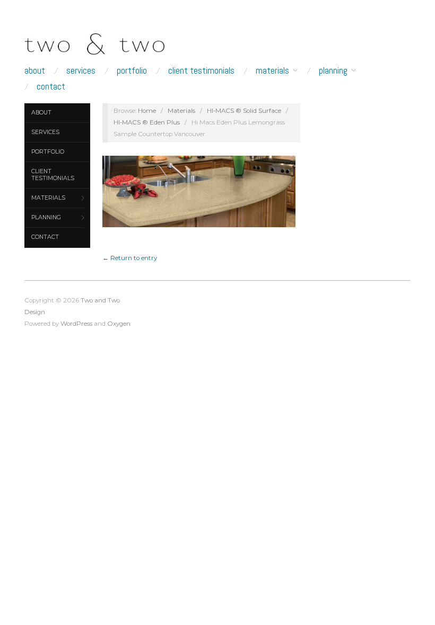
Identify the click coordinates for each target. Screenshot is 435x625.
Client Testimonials (201, 70)
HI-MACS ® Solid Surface (244, 110)
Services (80, 70)
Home (147, 110)
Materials (272, 70)
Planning (333, 70)
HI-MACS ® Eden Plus (147, 122)
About (34, 70)
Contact (51, 86)
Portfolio (132, 70)
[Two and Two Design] (111, 41)
